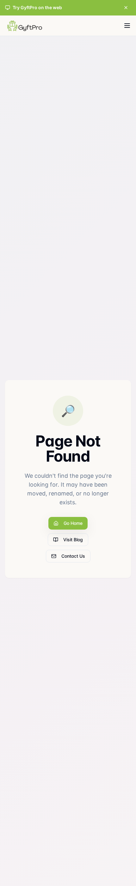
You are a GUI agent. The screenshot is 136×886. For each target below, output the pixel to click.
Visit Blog (73, 539)
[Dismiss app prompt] (126, 8)
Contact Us (73, 556)
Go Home (73, 523)
